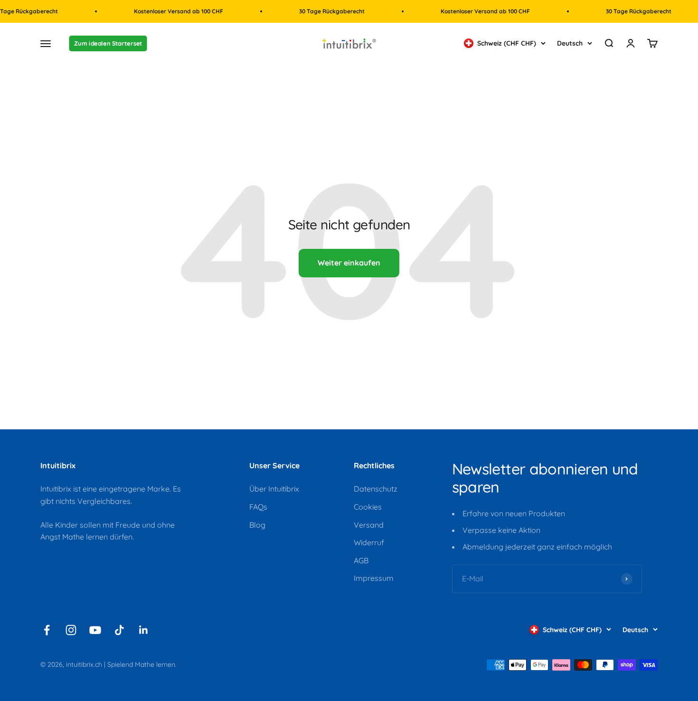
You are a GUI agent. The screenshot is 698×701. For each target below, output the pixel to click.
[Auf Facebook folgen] (46, 630)
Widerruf (369, 542)
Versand (369, 525)
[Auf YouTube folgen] (95, 630)
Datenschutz (375, 488)
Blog (257, 525)
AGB (361, 560)
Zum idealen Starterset (108, 43)
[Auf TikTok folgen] (119, 630)
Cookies (368, 507)
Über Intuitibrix (274, 488)
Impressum (374, 578)
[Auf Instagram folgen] (71, 630)
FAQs (258, 507)
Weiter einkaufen (349, 262)
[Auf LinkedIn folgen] (143, 630)
